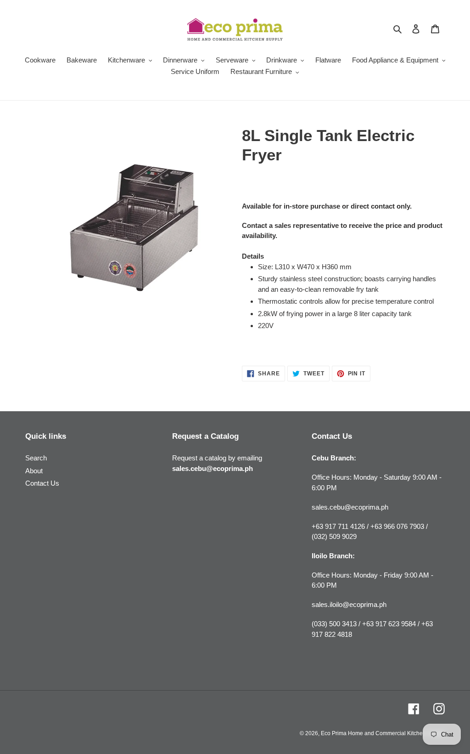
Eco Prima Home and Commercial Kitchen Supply (383, 733)
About (34, 471)
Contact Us (42, 483)
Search (36, 458)
